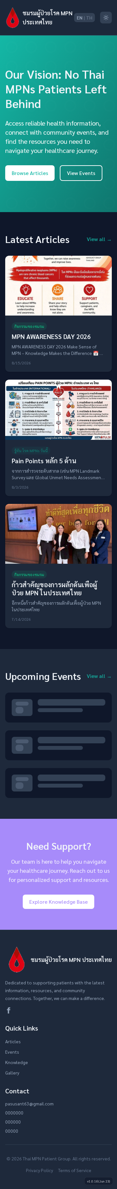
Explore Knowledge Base (58, 901)
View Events (81, 172)
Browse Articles (30, 172)
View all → (99, 239)
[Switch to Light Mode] (106, 17)
